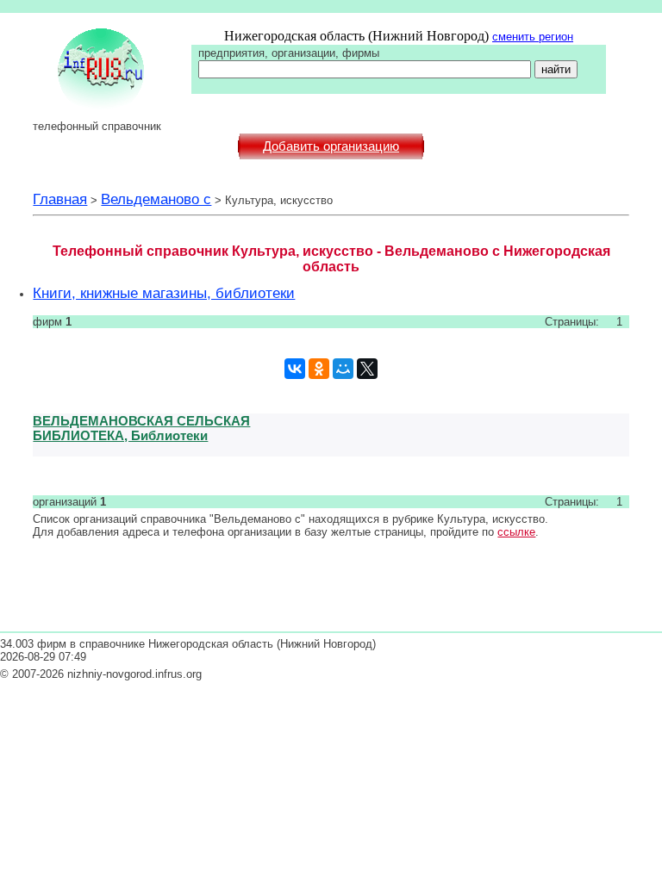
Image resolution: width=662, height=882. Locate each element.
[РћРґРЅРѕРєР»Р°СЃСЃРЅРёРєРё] (319, 369)
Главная (60, 199)
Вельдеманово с (156, 199)
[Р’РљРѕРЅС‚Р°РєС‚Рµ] (294, 369)
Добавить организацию (331, 146)
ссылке (516, 531)
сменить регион (532, 36)
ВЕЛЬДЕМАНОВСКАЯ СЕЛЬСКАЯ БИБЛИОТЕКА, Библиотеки (141, 428)
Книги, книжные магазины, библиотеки (164, 292)
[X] (367, 369)
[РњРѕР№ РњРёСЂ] (343, 369)
